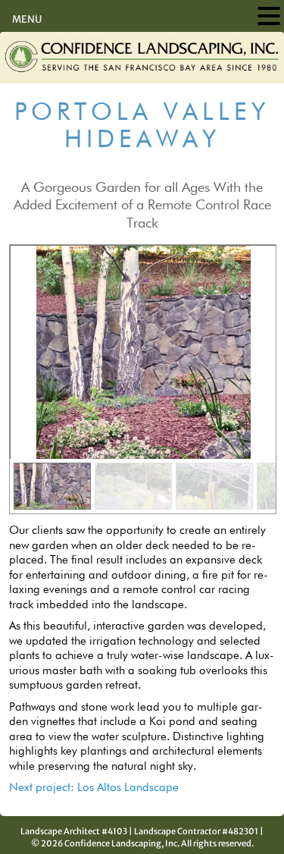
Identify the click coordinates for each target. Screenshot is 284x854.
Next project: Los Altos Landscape (94, 787)
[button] (52, 486)
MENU (27, 19)
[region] (143, 379)
